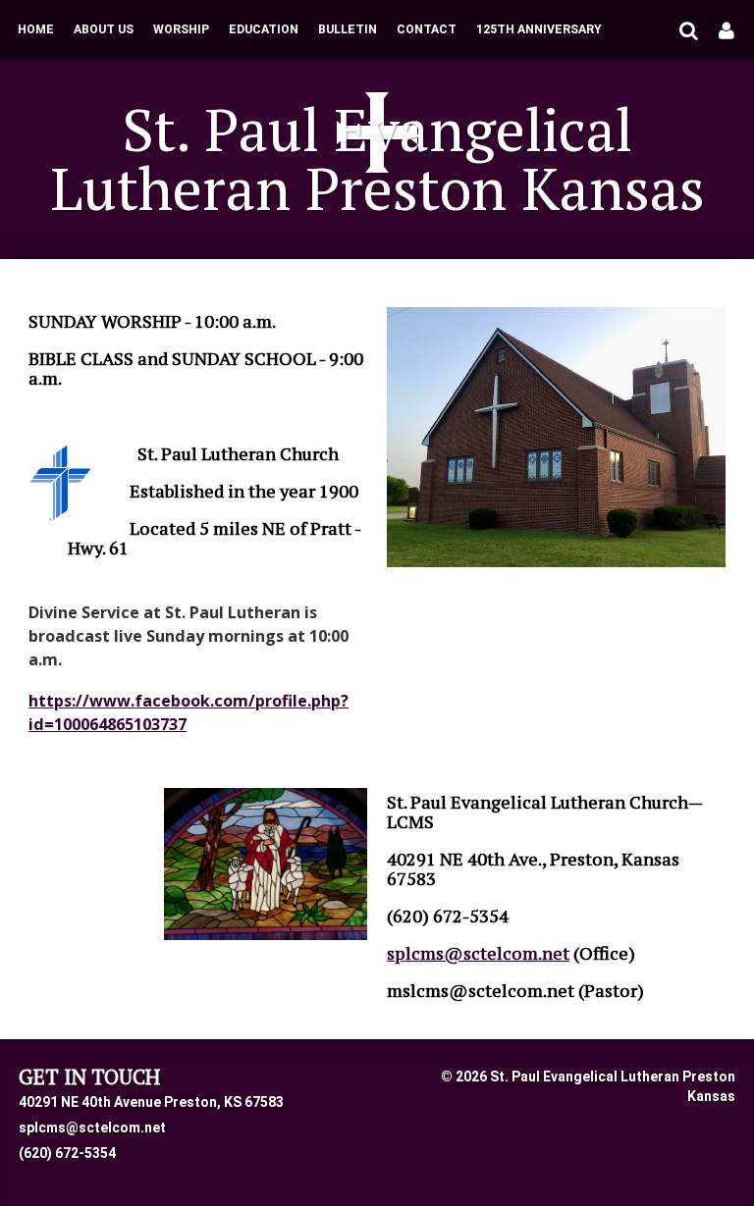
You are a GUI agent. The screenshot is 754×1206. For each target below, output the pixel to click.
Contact (427, 29)
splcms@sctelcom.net (92, 1127)
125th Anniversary (539, 29)
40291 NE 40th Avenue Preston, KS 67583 (151, 1102)
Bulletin (347, 29)
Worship (181, 29)
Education (263, 29)
